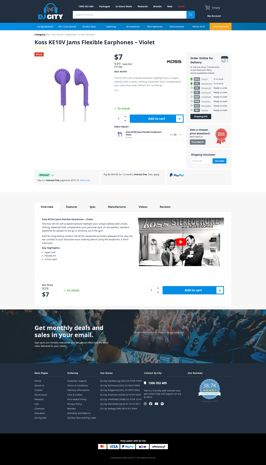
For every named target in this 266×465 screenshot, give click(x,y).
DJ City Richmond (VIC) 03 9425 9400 (120, 385)
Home (37, 380)
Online (205, 79)
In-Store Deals (124, 6)
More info (85, 180)
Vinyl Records (220, 26)
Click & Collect (74, 394)
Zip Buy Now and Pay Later (81, 417)
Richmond (206, 92)
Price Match (198, 142)
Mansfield (206, 105)
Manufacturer (117, 207)
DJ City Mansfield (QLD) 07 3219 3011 (120, 403)
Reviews (165, 207)
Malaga (205, 110)
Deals (181, 6)
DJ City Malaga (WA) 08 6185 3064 (118, 408)
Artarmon (206, 101)
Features (71, 207)
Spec (93, 207)
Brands (157, 6)
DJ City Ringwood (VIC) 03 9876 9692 (120, 390)
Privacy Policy (173, 332)
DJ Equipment (45, 26)
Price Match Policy (77, 399)
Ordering (72, 372)
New (169, 6)
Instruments (176, 26)
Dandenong (207, 83)
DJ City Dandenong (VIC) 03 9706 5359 (121, 380)
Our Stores (106, 372)
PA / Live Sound (67, 26)
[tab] (47, 207)
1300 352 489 (85, 6)
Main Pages (41, 372)
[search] (129, 14)
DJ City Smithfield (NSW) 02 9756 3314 (120, 399)
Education (39, 413)
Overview (47, 207)
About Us (39, 385)
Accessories (133, 26)
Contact (38, 390)
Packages (104, 6)
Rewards (143, 6)
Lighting (111, 26)
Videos (143, 207)
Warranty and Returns (79, 413)
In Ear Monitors (87, 34)
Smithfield (206, 96)
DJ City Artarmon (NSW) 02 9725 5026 (120, 394)
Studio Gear (89, 26)
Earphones (71, 34)
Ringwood (206, 88)
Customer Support (77, 380)
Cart (36, 403)
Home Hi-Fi (198, 26)
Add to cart (156, 119)
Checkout (39, 408)
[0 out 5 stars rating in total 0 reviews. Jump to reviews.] (133, 48)
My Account (214, 15)
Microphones (154, 26)
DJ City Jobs (40, 417)
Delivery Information (78, 390)
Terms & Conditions (77, 385)
